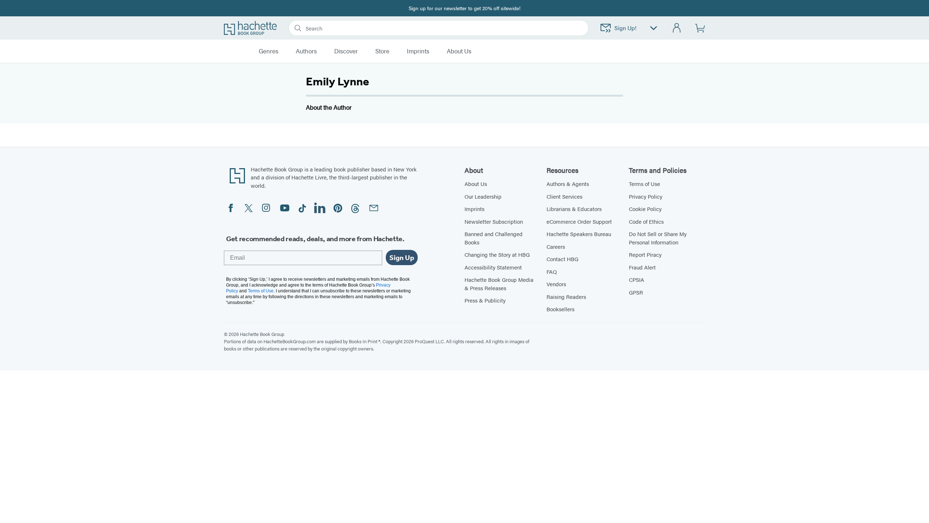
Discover (346, 51)
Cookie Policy (645, 208)
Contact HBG (562, 259)
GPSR (636, 292)
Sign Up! (625, 28)
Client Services (564, 196)
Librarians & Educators (574, 208)
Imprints (418, 51)
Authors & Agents (568, 183)
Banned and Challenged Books (493, 238)
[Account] (677, 28)
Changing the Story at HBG (497, 254)
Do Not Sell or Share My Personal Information (658, 238)
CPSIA (636, 279)
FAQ (552, 271)
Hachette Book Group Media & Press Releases (498, 284)
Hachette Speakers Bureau (579, 234)
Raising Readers (566, 296)
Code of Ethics (646, 221)
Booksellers (560, 309)
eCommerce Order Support (579, 221)
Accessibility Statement (493, 267)
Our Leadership (483, 196)
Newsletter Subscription (493, 221)
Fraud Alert (642, 267)
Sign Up (401, 257)
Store (382, 51)
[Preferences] (653, 28)
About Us (475, 183)
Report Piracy (645, 254)
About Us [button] (459, 51)
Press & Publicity (485, 300)
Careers (556, 246)
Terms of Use (644, 183)
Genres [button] (268, 51)
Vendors (556, 284)
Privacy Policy (645, 196)
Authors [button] (306, 51)
